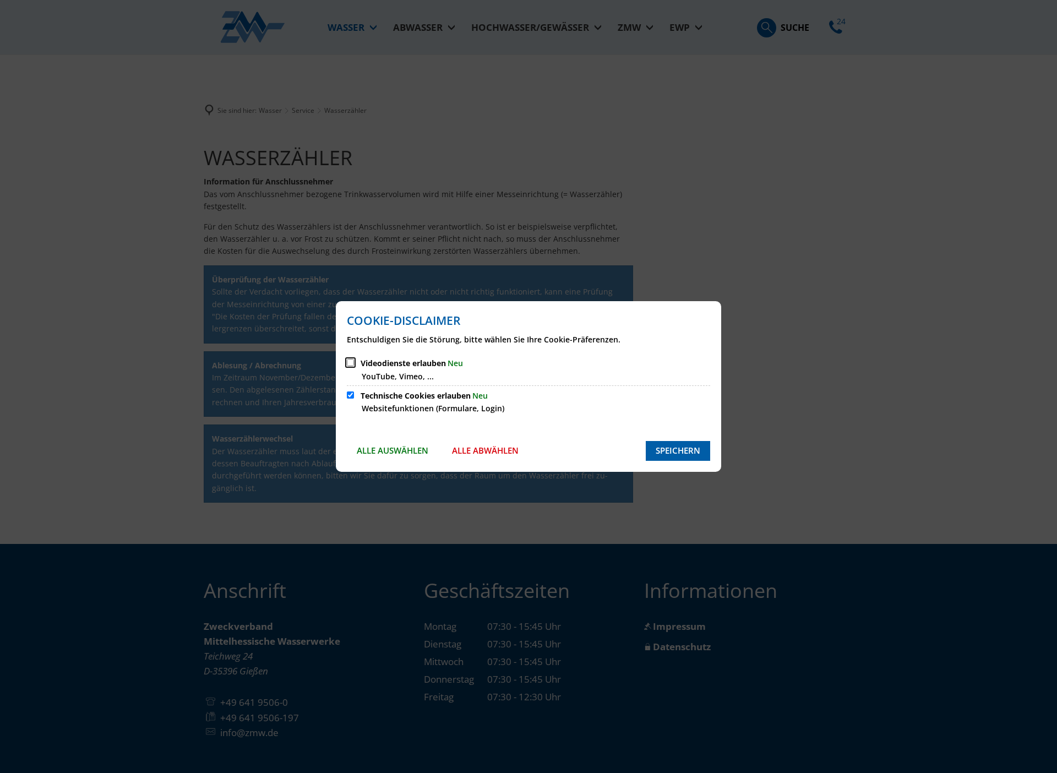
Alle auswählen (392, 450)
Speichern (678, 450)
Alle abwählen (485, 450)
